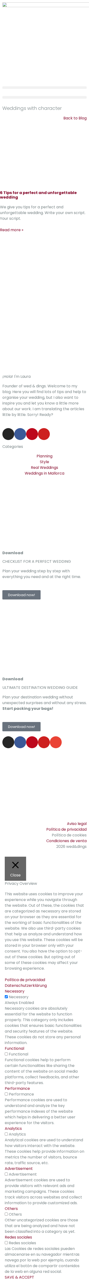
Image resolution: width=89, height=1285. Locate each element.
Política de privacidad (25, 980)
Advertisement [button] (19, 1168)
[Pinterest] (32, 434)
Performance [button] (17, 1088)
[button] (44, 87)
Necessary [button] (14, 991)
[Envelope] (56, 742)
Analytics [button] (13, 1128)
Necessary (18, 997)
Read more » (11, 230)
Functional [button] (14, 1048)
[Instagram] (8, 434)
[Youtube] (44, 434)
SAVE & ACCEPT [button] (19, 1277)
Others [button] (11, 1208)
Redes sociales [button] (18, 1237)
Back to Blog (75, 118)
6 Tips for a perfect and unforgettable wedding (38, 195)
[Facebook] (20, 434)
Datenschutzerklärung (26, 985)
